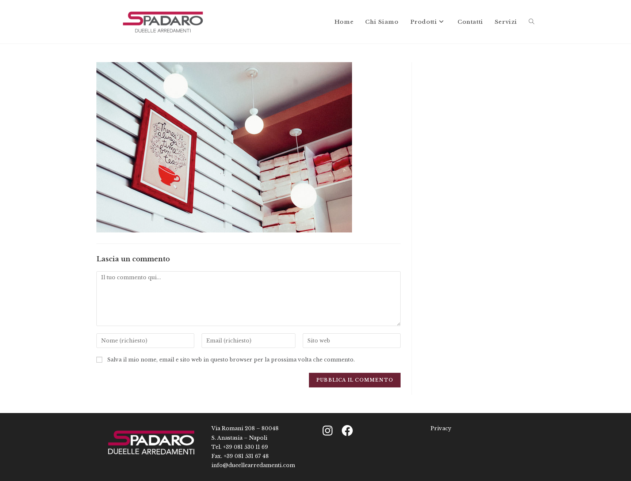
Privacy (441, 428)
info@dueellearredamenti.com (253, 465)
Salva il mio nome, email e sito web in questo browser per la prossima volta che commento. (231, 359)
